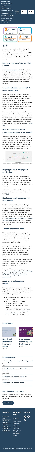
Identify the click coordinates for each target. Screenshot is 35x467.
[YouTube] (25, 420)
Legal (23, 448)
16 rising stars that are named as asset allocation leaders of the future (18, 311)
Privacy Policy (18, 448)
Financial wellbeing (5, 425)
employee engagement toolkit (14, 70)
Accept (24, 12)
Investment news (5, 417)
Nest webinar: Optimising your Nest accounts (25, 341)
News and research (5, 421)
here (7, 193)
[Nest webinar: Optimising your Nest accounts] (26, 327)
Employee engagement (6, 429)
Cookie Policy (29, 448)
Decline (31, 12)
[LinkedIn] (25, 416)
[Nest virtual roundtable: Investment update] (9, 327)
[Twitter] (28, 416)
